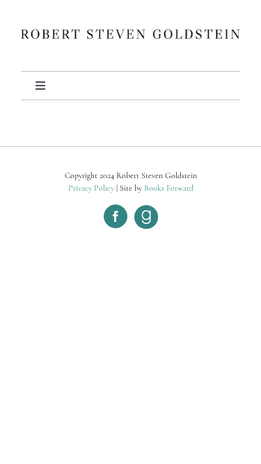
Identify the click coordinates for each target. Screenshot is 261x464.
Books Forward (168, 188)
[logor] (130, 36)
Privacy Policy (91, 188)
